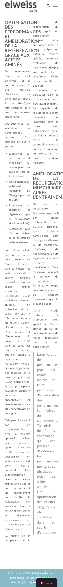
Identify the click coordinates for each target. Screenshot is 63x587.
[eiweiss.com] (26, 6)
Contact (29, 577)
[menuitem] (47, 6)
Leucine (9, 295)
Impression (16, 577)
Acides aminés (17, 176)
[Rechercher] (47, 6)
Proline (51, 231)
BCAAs (10, 282)
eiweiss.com (46, 573)
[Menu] (54, 6)
